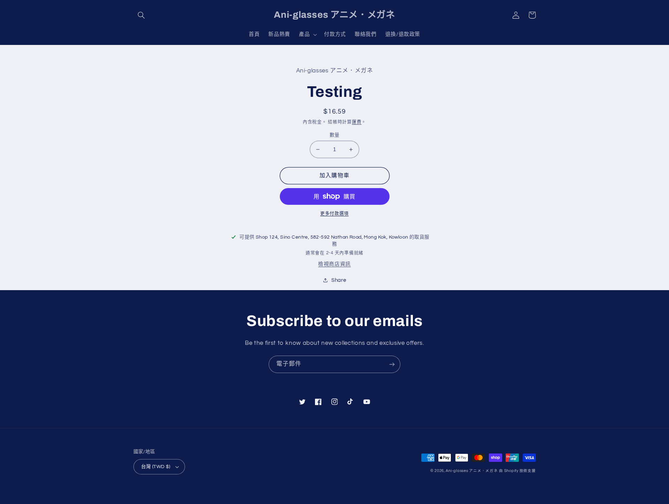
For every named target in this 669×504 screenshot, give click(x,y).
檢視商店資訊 (334, 264)
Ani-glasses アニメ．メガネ (472, 471)
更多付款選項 (334, 213)
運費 (356, 122)
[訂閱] (392, 364)
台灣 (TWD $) (155, 466)
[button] (141, 15)
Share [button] (338, 280)
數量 (335, 135)
